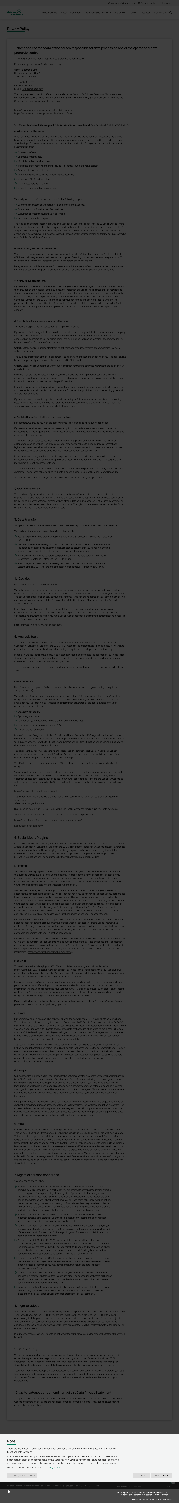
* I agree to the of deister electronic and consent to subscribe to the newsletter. (144, 1494)
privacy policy (53, 1467)
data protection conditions (146, 1492)
